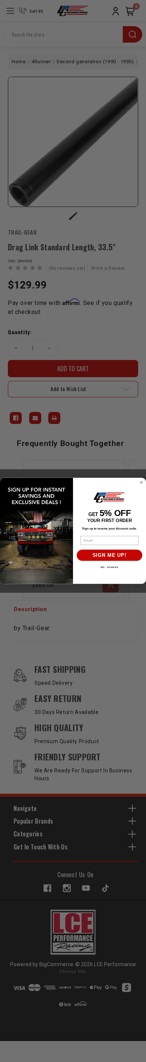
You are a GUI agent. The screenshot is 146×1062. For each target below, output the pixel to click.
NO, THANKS (110, 567)
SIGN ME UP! (109, 555)
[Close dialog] (141, 482)
